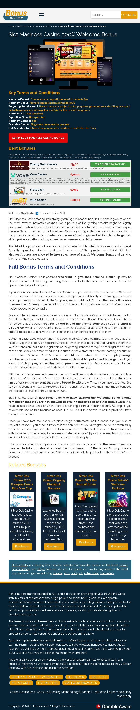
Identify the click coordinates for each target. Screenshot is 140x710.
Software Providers (81, 682)
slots (67, 573)
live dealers (107, 573)
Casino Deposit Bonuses (46, 26)
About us (42, 692)
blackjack (77, 573)
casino (123, 565)
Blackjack (76, 677)
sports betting (21, 569)
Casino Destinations (22, 692)
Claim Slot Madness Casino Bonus (38, 137)
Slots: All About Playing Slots (36, 677)
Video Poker (21, 682)
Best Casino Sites (24, 26)
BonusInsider (20, 565)
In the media (116, 692)
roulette (57, 573)
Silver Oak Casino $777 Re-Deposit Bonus (86, 480)
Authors (85, 692)
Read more (22, 546)
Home (11, 26)
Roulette (99, 677)
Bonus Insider (40, 706)
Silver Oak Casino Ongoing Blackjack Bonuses (54, 482)
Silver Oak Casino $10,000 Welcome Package (118, 482)
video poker (91, 573)
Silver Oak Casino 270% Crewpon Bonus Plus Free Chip (22, 482)
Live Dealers (47, 682)
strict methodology (92, 157)
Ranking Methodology (65, 692)
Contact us (99, 692)
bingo (41, 569)
